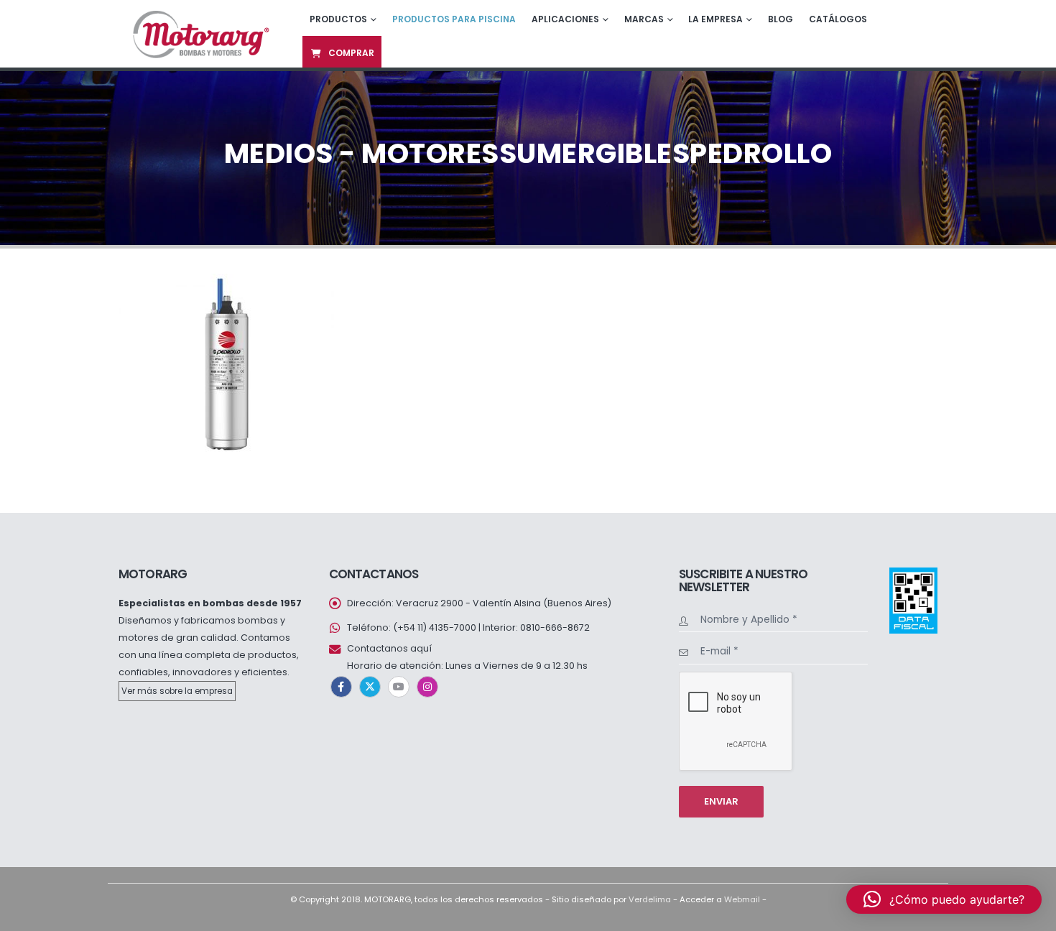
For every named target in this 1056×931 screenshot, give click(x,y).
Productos (338, 19)
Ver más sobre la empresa (177, 691)
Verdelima (650, 899)
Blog (780, 19)
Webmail (742, 899)
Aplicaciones (565, 19)
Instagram (427, 687)
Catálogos (838, 19)
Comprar (351, 53)
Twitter (370, 687)
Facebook (341, 687)
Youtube (398, 687)
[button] (944, 899)
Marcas (644, 19)
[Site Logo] (199, 33)
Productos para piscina (454, 19)
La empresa (715, 19)
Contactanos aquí (389, 648)
